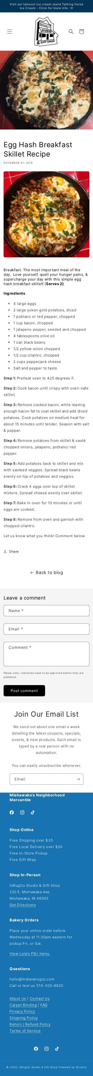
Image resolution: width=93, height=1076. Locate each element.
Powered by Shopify (72, 1067)
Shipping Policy (24, 1018)
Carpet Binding (23, 1005)
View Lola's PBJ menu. (30, 953)
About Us (18, 998)
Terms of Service (25, 1030)
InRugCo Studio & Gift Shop (38, 1067)
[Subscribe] (78, 779)
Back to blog (49, 572)
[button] (9, 31)
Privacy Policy (22, 1011)
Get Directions (23, 905)
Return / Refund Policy (30, 1024)
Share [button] (14, 551)
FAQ (43, 1005)
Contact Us (40, 998)
